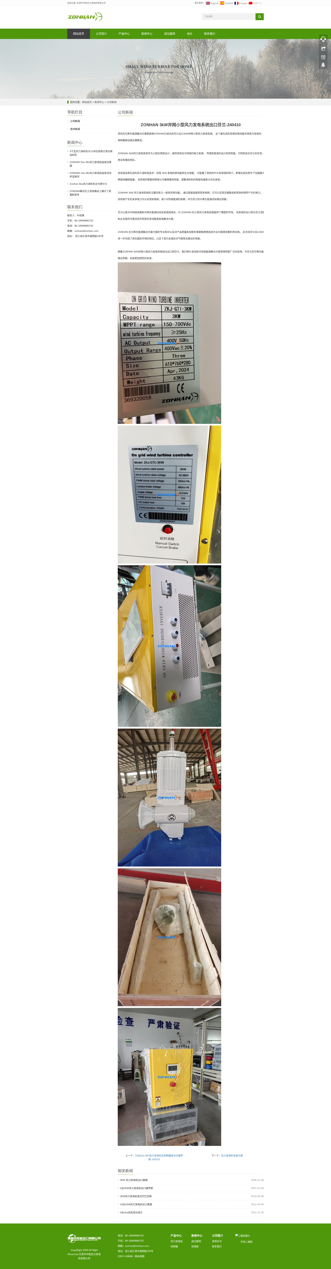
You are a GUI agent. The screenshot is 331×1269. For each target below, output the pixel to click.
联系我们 (209, 33)
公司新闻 (111, 102)
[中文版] (255, 3)
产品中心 (124, 33)
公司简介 (101, 33)
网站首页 (78, 33)
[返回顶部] (323, 66)
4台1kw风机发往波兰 (131, 1212)
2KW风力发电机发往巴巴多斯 (136, 1196)
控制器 (174, 1246)
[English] (212, 3)
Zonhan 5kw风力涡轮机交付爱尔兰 (88, 183)
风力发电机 (177, 1241)
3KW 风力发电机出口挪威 (134, 1180)
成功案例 (169, 33)
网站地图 (139, 1256)
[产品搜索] (259, 16)
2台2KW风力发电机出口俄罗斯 (136, 1188)
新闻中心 (146, 33)
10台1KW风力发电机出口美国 (136, 1204)
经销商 (195, 1246)
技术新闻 (75, 129)
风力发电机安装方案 (232, 1155)
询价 (189, 33)
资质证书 (217, 1241)
